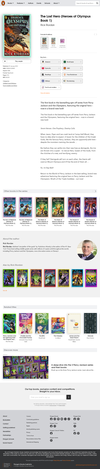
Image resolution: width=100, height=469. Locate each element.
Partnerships (7, 435)
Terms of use (30, 435)
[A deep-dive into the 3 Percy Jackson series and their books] (25, 367)
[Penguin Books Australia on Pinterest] (58, 419)
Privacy (28, 432)
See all (5, 290)
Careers (28, 416)
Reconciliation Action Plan (33, 439)
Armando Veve (23, 340)
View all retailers (45, 93)
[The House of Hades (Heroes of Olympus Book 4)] (74, 207)
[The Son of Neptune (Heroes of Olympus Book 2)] (9, 207)
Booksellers (6, 420)
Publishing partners (31, 422)
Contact (5, 424)
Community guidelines (32, 419)
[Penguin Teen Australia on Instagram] (55, 426)
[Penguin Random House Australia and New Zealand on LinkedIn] (65, 419)
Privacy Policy (62, 405)
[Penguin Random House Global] (8, 465)
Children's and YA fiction (9, 83)
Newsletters (6, 431)
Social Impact (7, 443)
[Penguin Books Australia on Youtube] (62, 419)
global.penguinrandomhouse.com (86, 465)
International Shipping (32, 442)
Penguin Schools (8, 439)
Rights (28, 426)
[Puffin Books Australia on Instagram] (75, 426)
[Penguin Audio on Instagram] (51, 440)
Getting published (9, 427)
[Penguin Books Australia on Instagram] (55, 419)
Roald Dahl (42, 338)
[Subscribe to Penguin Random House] (68, 397)
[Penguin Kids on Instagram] (78, 419)
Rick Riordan (48, 24)
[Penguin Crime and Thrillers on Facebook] (51, 433)
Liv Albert (58, 338)
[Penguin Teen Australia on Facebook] (51, 426)
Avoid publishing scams (33, 429)
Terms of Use (53, 405)
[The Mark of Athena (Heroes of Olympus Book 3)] (42, 207)
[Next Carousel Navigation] (95, 191)
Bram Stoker (90, 338)
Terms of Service (66, 460)
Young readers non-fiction (10, 85)
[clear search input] (97, 3)
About (5, 416)
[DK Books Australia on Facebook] (75, 433)
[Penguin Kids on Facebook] (75, 419)
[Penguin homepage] (3, 3)
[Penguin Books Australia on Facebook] (51, 419)
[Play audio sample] (5, 61)
